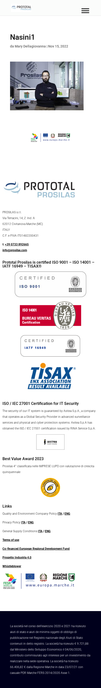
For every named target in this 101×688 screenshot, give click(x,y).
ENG (67, 513)
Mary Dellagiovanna (30, 46)
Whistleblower (11, 566)
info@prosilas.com (14, 250)
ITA (60, 513)
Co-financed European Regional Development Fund (36, 548)
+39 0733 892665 (17, 244)
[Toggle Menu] (85, 10)
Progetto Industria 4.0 (16, 557)
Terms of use (10, 540)
